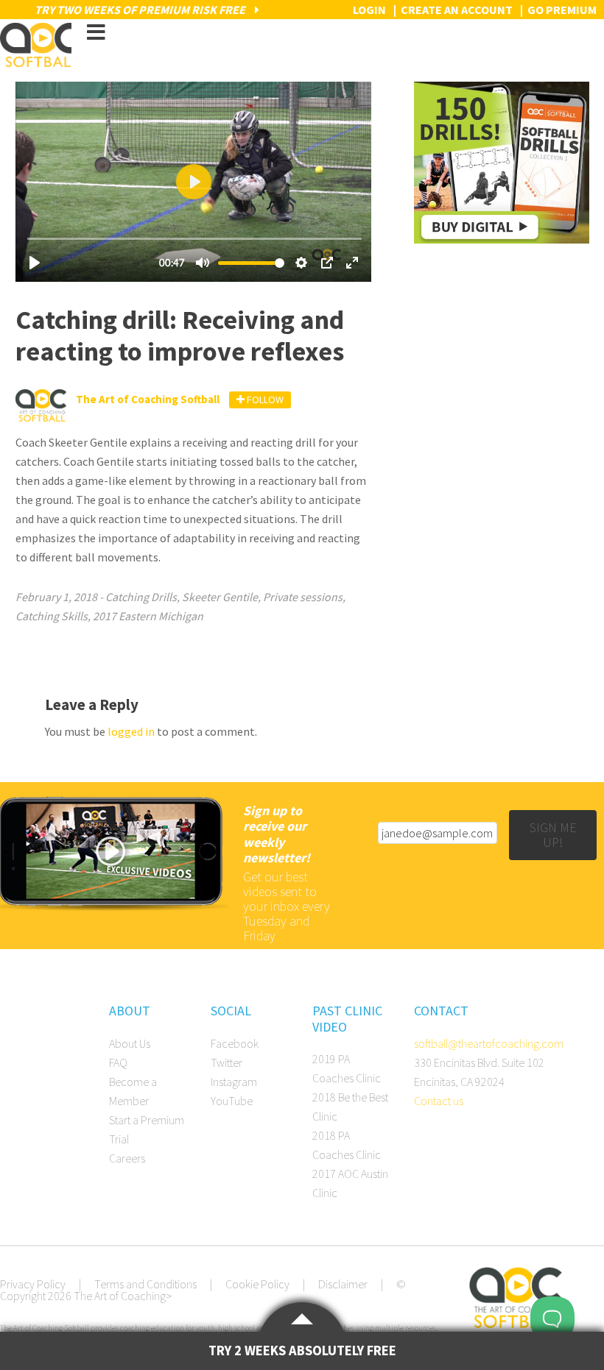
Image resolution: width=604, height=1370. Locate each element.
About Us (129, 1043)
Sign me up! (553, 835)
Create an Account (457, 9)
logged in (131, 731)
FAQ (118, 1062)
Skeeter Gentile (220, 596)
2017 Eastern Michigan (148, 615)
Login (369, 9)
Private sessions (303, 596)
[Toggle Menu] (95, 32)
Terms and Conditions (145, 1284)
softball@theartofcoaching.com (488, 1043)
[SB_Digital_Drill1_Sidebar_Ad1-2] (501, 239)
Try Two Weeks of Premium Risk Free (141, 9)
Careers (127, 1158)
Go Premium (562, 9)
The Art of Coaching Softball (35, 45)
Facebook (235, 1043)
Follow (264, 399)
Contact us (438, 1100)
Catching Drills (141, 596)
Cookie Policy (257, 1284)
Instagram (234, 1081)
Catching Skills (51, 615)
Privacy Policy (33, 1284)
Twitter (226, 1062)
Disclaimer (343, 1284)
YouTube (232, 1100)
